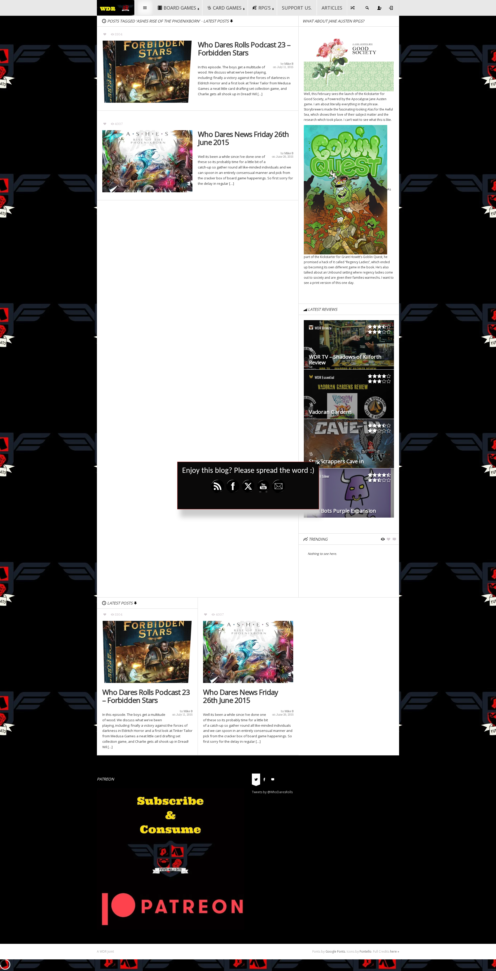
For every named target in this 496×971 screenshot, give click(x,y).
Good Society (313, 99)
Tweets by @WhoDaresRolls (272, 792)
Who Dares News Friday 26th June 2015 (243, 138)
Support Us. (297, 8)
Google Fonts (335, 951)
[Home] (115, 7)
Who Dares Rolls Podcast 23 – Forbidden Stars (244, 49)
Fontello (365, 951)
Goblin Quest (372, 257)
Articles (332, 8)
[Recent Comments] (272, 779)
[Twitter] (256, 779)
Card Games (227, 8)
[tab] (256, 781)
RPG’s (264, 8)
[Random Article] (353, 8)
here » (394, 951)
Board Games (180, 8)
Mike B (288, 63)
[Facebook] (264, 779)
